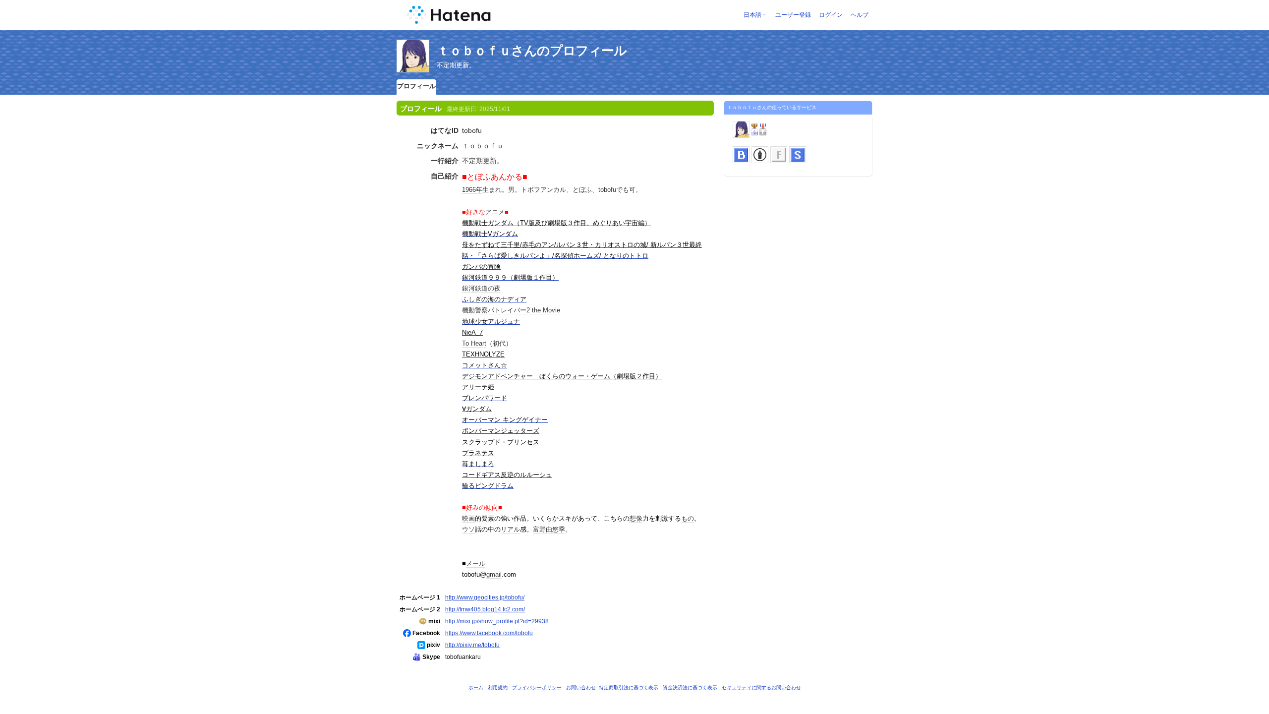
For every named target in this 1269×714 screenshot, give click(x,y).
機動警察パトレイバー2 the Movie (511, 310)
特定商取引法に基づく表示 (628, 687)
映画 (468, 518)
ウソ (468, 529)
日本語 (752, 14)
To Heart (474, 343)
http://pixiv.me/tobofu (472, 645)
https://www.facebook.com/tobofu (489, 633)
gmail (494, 574)
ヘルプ (859, 14)
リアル (510, 529)
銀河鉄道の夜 (481, 288)
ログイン (831, 14)
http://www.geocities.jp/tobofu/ (484, 597)
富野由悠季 (549, 529)
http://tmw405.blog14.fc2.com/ (485, 609)
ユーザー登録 (793, 14)
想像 (636, 518)
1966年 (472, 189)
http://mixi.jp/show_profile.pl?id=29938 (497, 621)
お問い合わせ (581, 687)
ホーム (475, 687)
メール (475, 563)
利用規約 (498, 687)
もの (687, 518)
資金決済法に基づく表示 (690, 687)
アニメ (495, 212)
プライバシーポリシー (537, 687)
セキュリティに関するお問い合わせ (761, 687)
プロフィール (416, 86)
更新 (490, 161)
